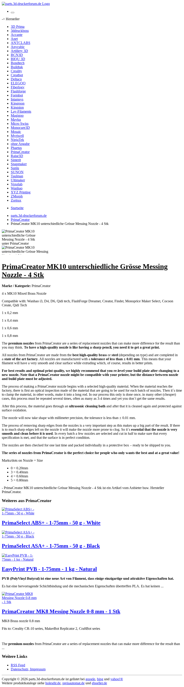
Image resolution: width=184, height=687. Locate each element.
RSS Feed (18, 665)
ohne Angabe (20, 144)
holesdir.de (53, 683)
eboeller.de (99, 683)
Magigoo (17, 115)
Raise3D (17, 156)
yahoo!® (116, 679)
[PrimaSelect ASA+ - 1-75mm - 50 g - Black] (20, 536)
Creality (16, 71)
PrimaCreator (20, 152)
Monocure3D (20, 127)
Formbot (17, 95)
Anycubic (18, 47)
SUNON (17, 172)
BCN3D (17, 55)
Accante (16, 35)
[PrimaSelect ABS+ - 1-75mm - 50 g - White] (20, 513)
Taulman (17, 176)
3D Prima (17, 27)
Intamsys (17, 99)
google (90, 679)
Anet (14, 39)
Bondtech (17, 63)
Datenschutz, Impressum (28, 669)
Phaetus (16, 148)
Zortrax (16, 200)
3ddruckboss (20, 31)
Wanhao (16, 188)
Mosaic (16, 132)
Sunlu (15, 168)
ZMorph (17, 196)
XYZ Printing (21, 192)
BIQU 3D (18, 59)
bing (100, 679)
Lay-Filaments (21, 111)
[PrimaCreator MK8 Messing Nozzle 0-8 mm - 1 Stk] (20, 602)
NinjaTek (17, 140)
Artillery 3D (19, 51)
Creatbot (17, 75)
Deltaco (16, 79)
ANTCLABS (20, 43)
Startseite (17, 208)
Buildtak (17, 67)
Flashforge (18, 91)
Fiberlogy (17, 87)
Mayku (16, 119)
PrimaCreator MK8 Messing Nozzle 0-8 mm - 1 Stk (61, 611)
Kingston (17, 107)
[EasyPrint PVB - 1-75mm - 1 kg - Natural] (20, 559)
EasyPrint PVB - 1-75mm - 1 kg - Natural (49, 569)
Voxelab (16, 184)
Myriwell (17, 136)
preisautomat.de (73, 683)
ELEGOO (18, 83)
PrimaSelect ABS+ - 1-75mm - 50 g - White (51, 523)
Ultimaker (18, 180)
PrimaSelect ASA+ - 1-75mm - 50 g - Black (51, 546)
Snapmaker (19, 164)
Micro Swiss (19, 123)
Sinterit (16, 160)
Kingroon (17, 103)
